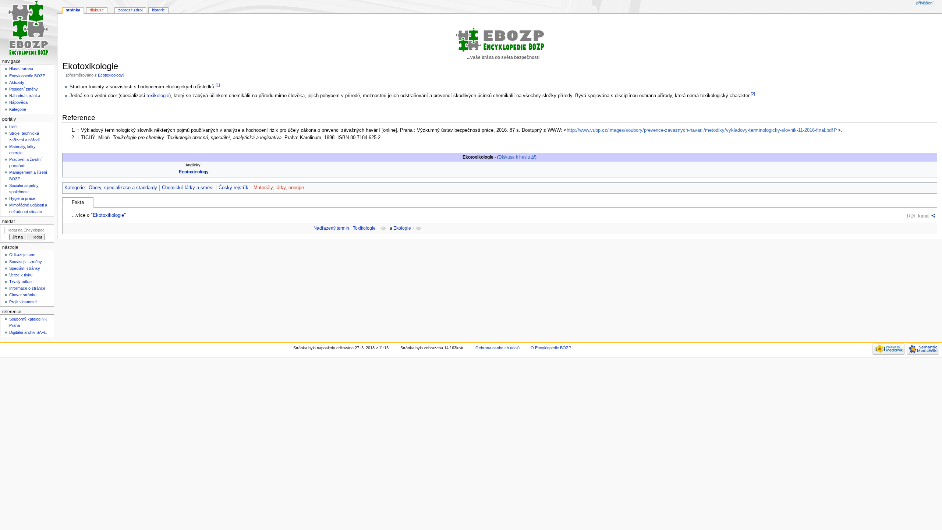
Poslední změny (23, 89)
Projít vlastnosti (22, 302)
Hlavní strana (21, 69)
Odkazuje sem (22, 254)
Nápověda (18, 102)
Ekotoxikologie (108, 215)
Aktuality (16, 82)
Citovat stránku (22, 295)
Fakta (78, 202)
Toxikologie (364, 228)
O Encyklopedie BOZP (551, 348)
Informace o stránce (27, 288)
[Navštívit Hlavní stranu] (28, 28)
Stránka (73, 10)
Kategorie (74, 187)
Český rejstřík (233, 187)
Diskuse (97, 10)
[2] (753, 94)
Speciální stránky (24, 268)
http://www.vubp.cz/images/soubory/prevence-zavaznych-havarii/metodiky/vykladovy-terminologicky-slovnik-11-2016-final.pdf (700, 130)
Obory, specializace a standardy (123, 187)
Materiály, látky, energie (279, 187)
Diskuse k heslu (514, 157)
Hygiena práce (22, 198)
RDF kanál (918, 216)
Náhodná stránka (24, 95)
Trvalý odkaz (21, 281)
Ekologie (402, 228)
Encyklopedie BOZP (27, 76)
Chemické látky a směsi (187, 187)
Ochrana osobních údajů (497, 348)
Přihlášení (925, 3)
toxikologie (157, 95)
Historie (158, 10)
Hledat (8, 221)
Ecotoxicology (110, 75)
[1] (218, 85)
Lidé (13, 126)
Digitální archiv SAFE (28, 332)
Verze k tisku (20, 275)
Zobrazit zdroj (130, 10)
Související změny (25, 261)
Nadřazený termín (331, 228)
